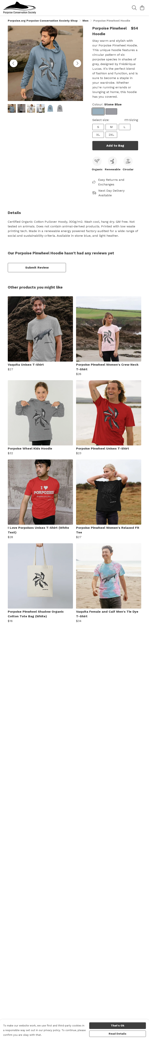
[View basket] (142, 8)
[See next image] (77, 63)
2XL (111, 135)
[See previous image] (13, 63)
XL (98, 135)
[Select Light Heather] (111, 111)
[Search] (134, 8)
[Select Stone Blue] (98, 111)
